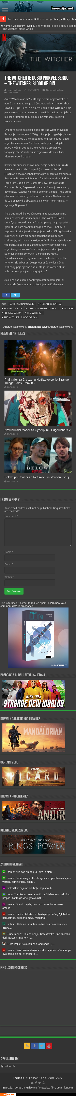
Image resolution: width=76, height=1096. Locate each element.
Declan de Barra (50, 304)
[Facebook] (34, 1046)
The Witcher (34, 313)
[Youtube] (49, 1046)
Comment (11, 516)
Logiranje (18, 1077)
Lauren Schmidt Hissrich (43, 308)
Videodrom (19, 25)
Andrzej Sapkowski (22, 304)
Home (7, 25)
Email (8, 564)
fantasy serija (13, 308)
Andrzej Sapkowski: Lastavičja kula (51, 326)
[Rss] (27, 1046)
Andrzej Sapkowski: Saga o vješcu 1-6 (26, 326)
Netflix (68, 308)
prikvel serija (12, 313)
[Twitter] (42, 1046)
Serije (30, 25)
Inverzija (7, 1087)
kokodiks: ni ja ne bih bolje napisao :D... (31, 888)
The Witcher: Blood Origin (20, 317)
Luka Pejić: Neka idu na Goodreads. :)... (31, 943)
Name (8, 551)
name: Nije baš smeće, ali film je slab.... (31, 871)
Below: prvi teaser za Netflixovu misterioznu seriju (37, 477)
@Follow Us (9, 1059)
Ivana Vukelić (14, 90)
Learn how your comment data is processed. (33, 604)
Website (9, 577)
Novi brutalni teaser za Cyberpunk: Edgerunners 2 (37, 430)
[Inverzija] (38, 6)
